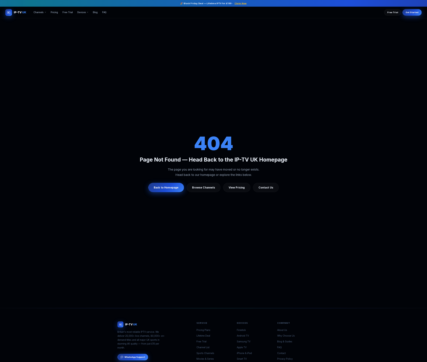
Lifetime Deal (203, 335)
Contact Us (266, 187)
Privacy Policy (285, 359)
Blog (95, 12)
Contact (281, 353)
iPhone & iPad (244, 353)
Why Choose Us (286, 335)
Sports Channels (205, 353)
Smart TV (242, 359)
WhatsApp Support (134, 357)
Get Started (412, 12)
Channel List (202, 347)
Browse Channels (203, 187)
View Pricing (237, 187)
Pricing (54, 12)
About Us (282, 330)
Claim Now (241, 3)
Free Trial (68, 12)
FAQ (104, 12)
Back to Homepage (166, 187)
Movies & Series (205, 359)
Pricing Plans (203, 330)
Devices (81, 12)
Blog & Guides (284, 341)
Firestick (241, 330)
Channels (39, 12)
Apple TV (242, 347)
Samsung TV (243, 341)
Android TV (243, 335)
